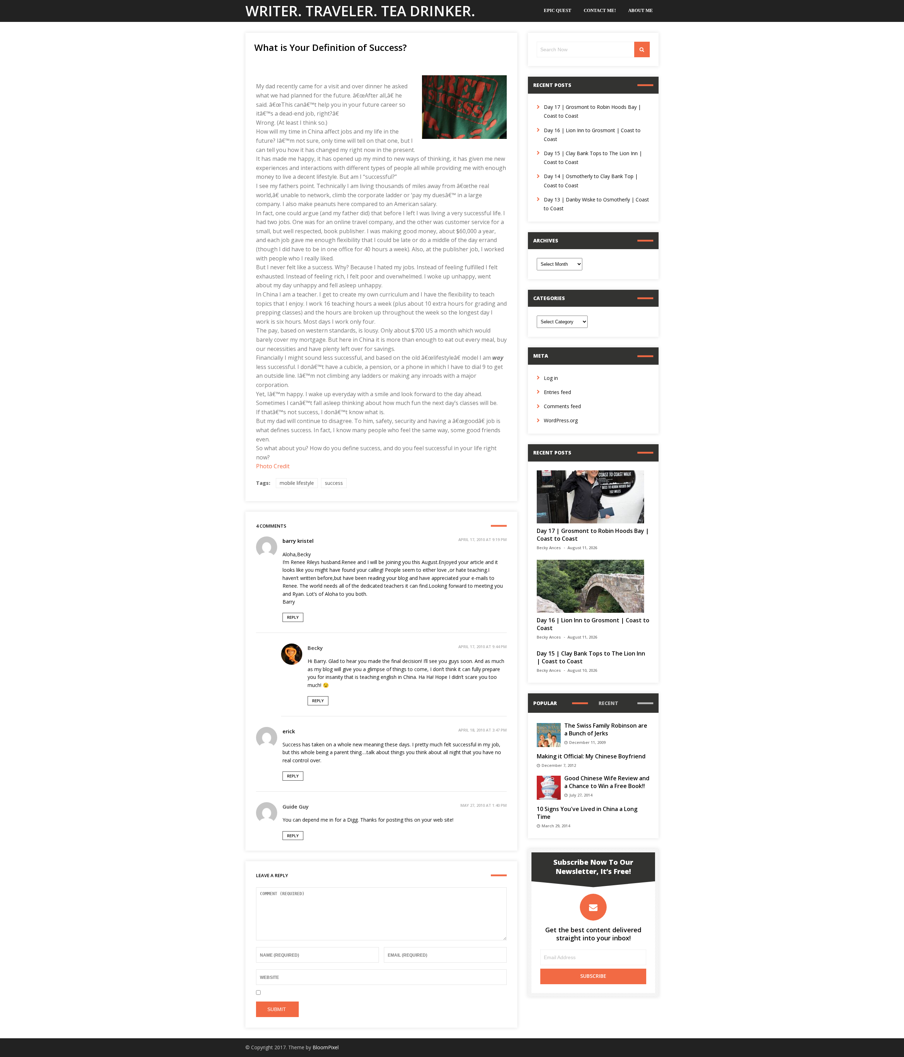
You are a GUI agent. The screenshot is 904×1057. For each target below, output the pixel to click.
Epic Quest (557, 10)
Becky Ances (549, 547)
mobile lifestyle (297, 483)
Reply (293, 617)
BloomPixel (326, 1047)
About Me (640, 10)
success (334, 483)
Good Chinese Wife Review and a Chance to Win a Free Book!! (606, 782)
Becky (315, 647)
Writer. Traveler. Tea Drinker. (360, 10)
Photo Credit (273, 466)
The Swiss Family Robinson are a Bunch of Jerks (605, 729)
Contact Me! (600, 10)
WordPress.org (561, 420)
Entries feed (557, 392)
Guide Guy (295, 806)
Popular (545, 703)
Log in (551, 378)
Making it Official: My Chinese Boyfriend (591, 756)
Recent (608, 703)
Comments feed (562, 406)
